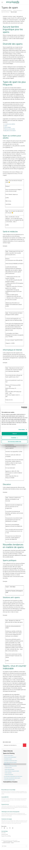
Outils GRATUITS (4, 797)
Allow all (14, 433)
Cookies (12, 842)
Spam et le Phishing (8, 753)
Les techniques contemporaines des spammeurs (13, 776)
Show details (22, 429)
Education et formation (10, 130)
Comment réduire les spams (9, 779)
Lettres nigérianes (8, 772)
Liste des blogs (4, 831)
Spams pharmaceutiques (9, 769)
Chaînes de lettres (8, 767)
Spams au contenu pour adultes (11, 765)
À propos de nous (5, 804)
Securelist (3, 832)
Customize (13, 437)
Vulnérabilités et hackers (10, 782)
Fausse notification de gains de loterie (12, 771)
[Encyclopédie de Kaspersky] (14, 2)
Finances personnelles (9, 129)
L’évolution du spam (8, 758)
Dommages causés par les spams (10, 762)
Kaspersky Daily (4, 834)
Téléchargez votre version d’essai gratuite (10, 811)
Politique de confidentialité (8, 841)
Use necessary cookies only (14, 441)
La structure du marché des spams (10, 760)
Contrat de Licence (16, 841)
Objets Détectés (8, 751)
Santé (5, 125)
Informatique (7, 127)
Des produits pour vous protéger (8, 789)
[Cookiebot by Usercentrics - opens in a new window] (21, 407)
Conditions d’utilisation (6, 842)
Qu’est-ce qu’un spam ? (8, 755)
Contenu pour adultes (9, 124)
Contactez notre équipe (6, 819)
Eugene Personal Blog (6, 836)
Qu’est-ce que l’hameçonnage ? (10, 757)
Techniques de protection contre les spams (12, 778)
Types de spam (7, 764)
